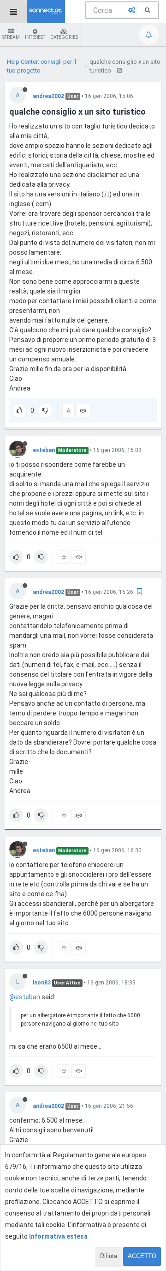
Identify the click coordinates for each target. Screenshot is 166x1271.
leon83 (42, 982)
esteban (44, 450)
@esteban (24, 997)
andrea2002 (48, 96)
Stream (11, 37)
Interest (35, 37)
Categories (64, 37)
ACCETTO (142, 1256)
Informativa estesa (58, 1236)
